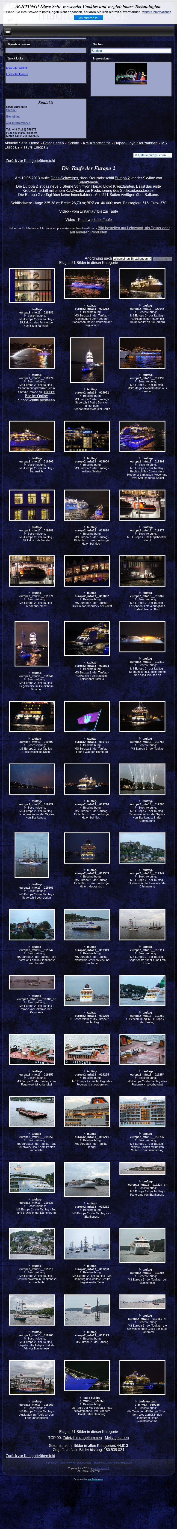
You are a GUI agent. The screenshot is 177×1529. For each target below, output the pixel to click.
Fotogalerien (53, 143)
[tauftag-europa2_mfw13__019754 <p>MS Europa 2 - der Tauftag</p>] (143, 717)
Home (34, 143)
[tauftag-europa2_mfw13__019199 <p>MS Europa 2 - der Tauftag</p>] (87, 1310)
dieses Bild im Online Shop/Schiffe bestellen (36, 396)
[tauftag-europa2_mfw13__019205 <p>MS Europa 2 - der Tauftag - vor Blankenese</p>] (143, 1246)
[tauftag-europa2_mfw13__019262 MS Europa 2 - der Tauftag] (143, 991)
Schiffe (73, 143)
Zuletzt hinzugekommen (82, 1438)
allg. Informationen (18, 123)
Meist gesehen (117, 1438)
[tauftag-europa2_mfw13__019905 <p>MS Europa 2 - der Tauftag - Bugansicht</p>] (32, 437)
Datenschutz (84, 1462)
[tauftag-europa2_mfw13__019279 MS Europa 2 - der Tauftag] (87, 991)
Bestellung (13, 116)
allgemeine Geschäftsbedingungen (112, 1462)
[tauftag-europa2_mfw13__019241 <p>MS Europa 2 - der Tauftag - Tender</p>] (87, 1112)
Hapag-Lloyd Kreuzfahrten (135, 143)
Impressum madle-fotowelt (60, 1462)
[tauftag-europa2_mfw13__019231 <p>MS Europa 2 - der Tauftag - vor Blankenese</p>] (87, 1180)
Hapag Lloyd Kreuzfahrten (112, 186)
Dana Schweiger (64, 178)
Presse (11, 110)
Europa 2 (122, 178)
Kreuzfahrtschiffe (96, 143)
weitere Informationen (156, 12)
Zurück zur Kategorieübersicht (30, 161)
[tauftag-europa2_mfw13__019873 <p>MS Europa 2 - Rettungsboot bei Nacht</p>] (143, 506)
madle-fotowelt (101, 1468)
